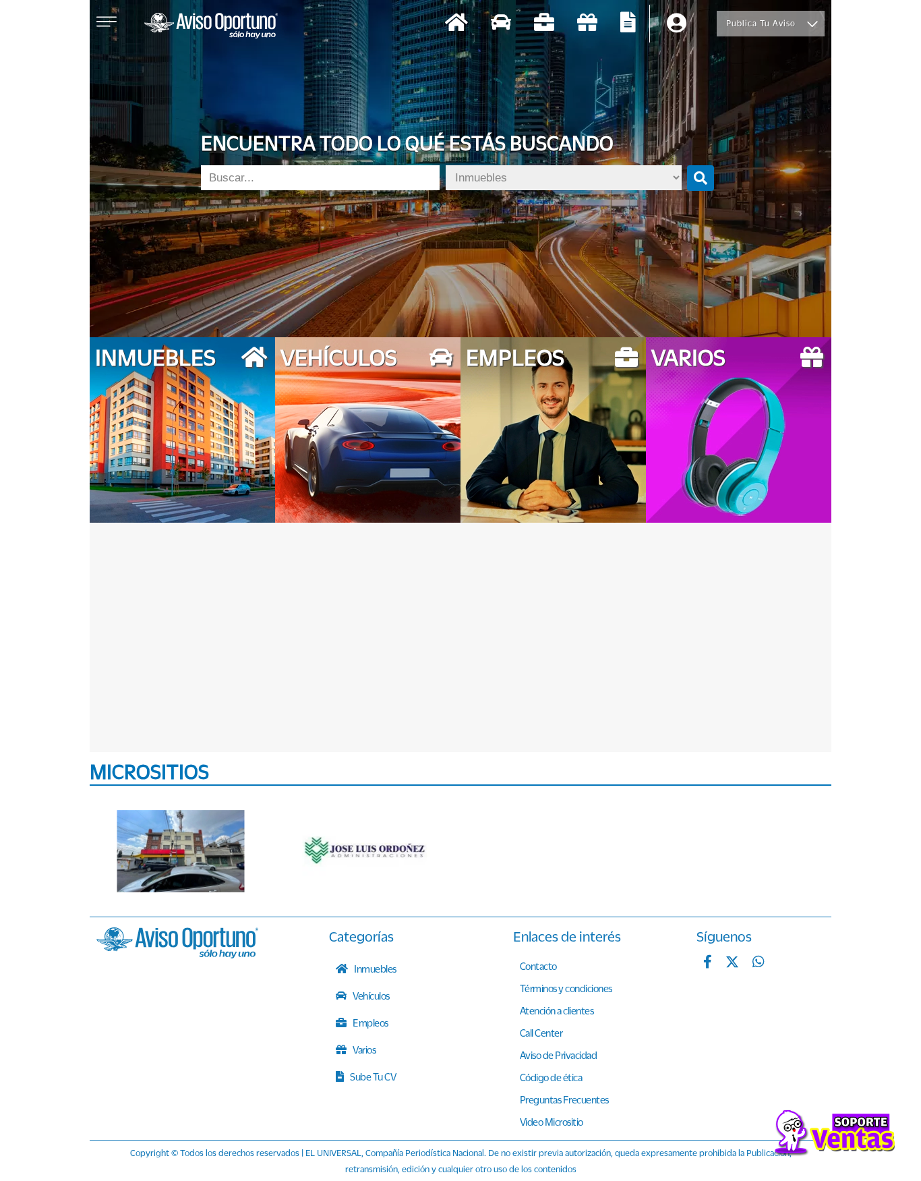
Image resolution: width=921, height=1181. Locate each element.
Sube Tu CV (372, 1076)
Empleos (369, 1022)
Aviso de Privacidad (558, 1054)
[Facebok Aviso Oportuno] (707, 963)
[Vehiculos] (501, 24)
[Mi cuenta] (676, 24)
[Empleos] (544, 24)
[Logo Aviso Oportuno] (211, 27)
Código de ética (551, 1077)
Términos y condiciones (566, 988)
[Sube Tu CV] (628, 24)
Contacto (538, 965)
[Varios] (587, 24)
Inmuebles (374, 968)
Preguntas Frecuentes (564, 1099)
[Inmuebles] (456, 24)
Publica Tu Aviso (761, 23)
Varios (363, 1049)
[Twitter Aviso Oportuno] (732, 963)
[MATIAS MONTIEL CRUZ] (181, 851)
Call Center (541, 1032)
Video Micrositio (551, 1121)
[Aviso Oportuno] (177, 954)
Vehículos (370, 995)
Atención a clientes (557, 1010)
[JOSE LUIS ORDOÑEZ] (366, 851)
